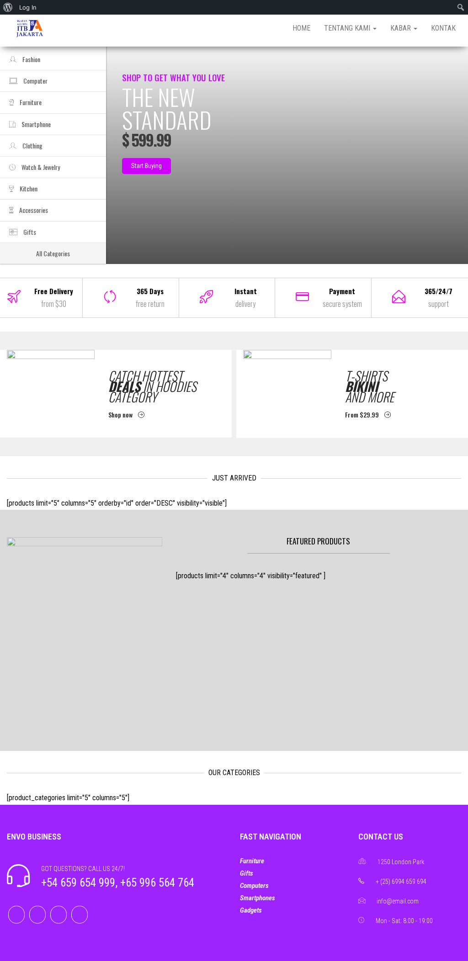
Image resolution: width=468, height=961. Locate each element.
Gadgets (251, 910)
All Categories (53, 253)
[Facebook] (16, 915)
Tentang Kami (348, 28)
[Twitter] (37, 915)
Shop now (121, 414)
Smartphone (35, 124)
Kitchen (27, 188)
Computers (254, 886)
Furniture (30, 102)
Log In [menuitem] (28, 7)
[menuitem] (8, 7)
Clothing (32, 145)
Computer (35, 80)
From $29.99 (362, 414)
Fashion (30, 59)
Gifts (29, 232)
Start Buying (146, 165)
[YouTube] (79, 915)
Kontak (443, 28)
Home (301, 28)
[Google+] (58, 915)
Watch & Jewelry (40, 167)
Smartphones (257, 898)
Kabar (401, 28)
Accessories (33, 210)
